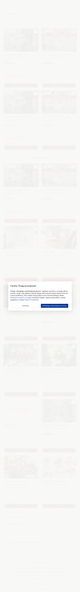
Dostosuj (25, 306)
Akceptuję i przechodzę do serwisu (54, 306)
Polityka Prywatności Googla (21, 298)
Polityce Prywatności (31, 300)
